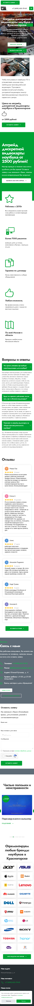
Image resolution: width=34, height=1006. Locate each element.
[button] (10, 837)
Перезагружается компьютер (16, 818)
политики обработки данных (23, 751)
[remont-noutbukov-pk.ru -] (4, 8)
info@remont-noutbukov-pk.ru (21, 668)
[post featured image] (17, 805)
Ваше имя (4, 722)
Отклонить (8, 1001)
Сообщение (5, 739)
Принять (23, 1001)
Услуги (8, 14)
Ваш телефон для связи (9, 731)
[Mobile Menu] (31, 8)
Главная (4, 14)
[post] (9, 867)
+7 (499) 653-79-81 (20, 663)
